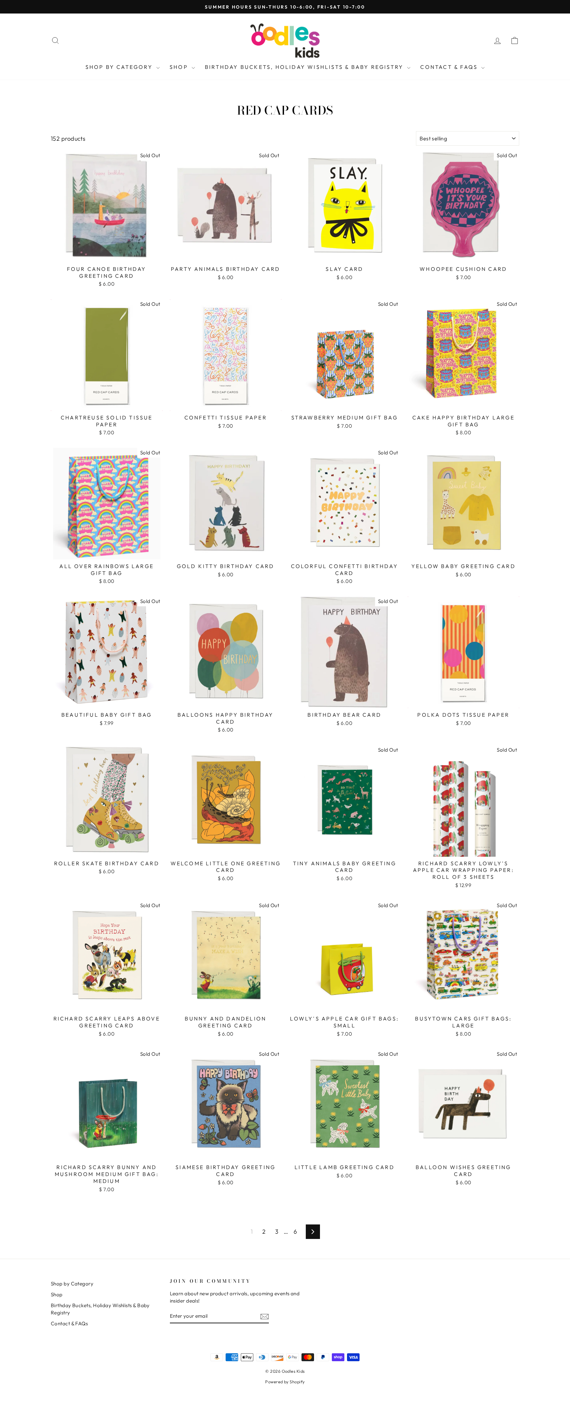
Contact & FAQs (450, 67)
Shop (180, 67)
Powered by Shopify (284, 1381)
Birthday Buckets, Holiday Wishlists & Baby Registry (305, 67)
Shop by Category (120, 67)
